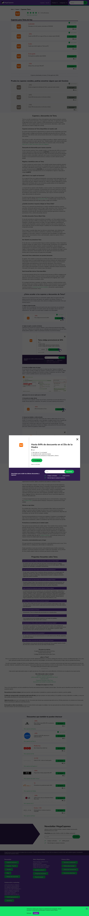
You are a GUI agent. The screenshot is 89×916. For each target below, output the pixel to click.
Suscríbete (69, 471)
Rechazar (29, 913)
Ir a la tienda (36, 460)
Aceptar (36, 913)
